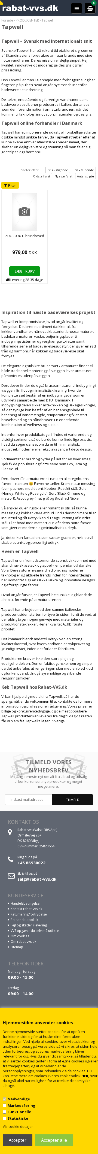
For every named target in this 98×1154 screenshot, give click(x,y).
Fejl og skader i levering (29, 925)
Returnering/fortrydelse (29, 914)
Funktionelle (19, 1111)
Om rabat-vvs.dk (23, 941)
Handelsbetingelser (26, 903)
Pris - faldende (83, 170)
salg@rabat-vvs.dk (36, 879)
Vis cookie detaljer (18, 1126)
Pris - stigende (57, 170)
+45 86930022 (31, 862)
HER (84, 1075)
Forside (7, 20)
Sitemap (17, 947)
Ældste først (41, 176)
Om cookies (20, 936)
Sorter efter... (31, 170)
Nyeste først (63, 176)
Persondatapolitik (24, 919)
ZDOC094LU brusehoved (24, 236)
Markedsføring (21, 1105)
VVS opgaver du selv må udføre (35, 930)
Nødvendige (19, 1098)
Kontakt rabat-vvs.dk (26, 909)
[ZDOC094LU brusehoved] (24, 211)
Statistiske (18, 1118)
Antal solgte (85, 176)
